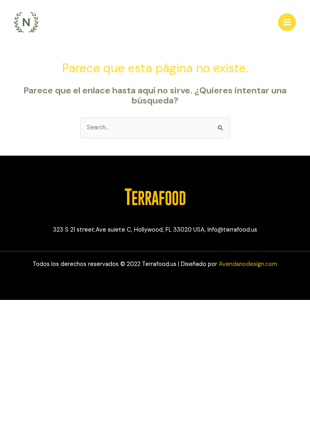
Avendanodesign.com (248, 264)
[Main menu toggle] (287, 22)
